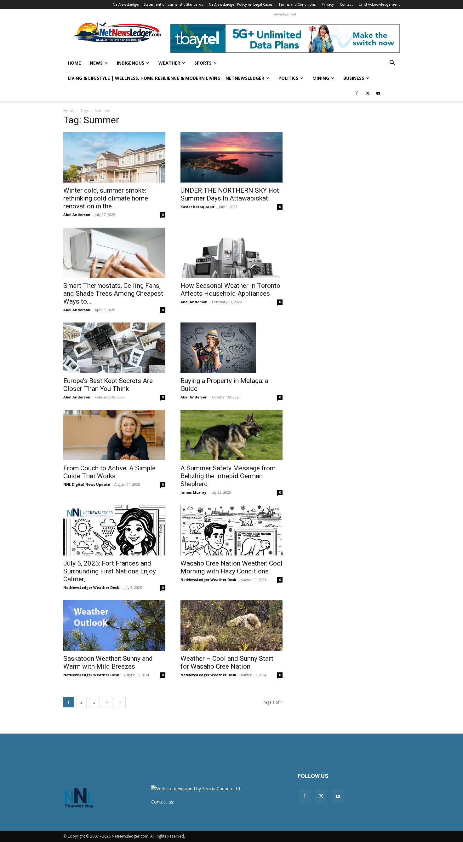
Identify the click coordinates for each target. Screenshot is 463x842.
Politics (288, 78)
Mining (320, 78)
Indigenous (130, 63)
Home (74, 63)
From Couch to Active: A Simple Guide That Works (109, 472)
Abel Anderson (76, 214)
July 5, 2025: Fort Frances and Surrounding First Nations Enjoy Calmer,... (109, 571)
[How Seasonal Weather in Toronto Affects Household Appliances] (231, 252)
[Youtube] (378, 93)
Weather (169, 63)
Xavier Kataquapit (197, 206)
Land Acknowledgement (379, 4)
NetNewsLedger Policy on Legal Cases (240, 4)
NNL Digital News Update (86, 484)
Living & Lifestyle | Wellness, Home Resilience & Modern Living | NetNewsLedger (166, 78)
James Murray (193, 492)
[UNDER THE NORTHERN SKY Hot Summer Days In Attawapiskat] (231, 157)
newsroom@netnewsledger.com (208, 802)
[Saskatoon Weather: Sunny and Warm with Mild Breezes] (114, 625)
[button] (392, 64)
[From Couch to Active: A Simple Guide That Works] (114, 435)
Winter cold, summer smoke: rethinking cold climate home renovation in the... (105, 198)
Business (353, 78)
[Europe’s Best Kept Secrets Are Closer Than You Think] (114, 347)
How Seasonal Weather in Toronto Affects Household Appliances (230, 289)
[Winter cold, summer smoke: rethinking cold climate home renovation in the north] (114, 157)
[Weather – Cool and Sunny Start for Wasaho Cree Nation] (231, 625)
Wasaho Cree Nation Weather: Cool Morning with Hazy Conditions (231, 567)
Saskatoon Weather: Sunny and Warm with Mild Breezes (108, 662)
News (96, 63)
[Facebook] (357, 93)
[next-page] (120, 702)
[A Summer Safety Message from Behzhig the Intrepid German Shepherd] (231, 435)
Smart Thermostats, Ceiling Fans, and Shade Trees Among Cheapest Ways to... (113, 293)
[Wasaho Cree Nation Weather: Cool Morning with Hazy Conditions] (231, 530)
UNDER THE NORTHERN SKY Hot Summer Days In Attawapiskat (229, 194)
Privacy (328, 4)
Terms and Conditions (297, 4)
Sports (203, 63)
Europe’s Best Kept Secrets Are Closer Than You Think (108, 384)
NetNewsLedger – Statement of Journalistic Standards (158, 4)
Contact (346, 4)
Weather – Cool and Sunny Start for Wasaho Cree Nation (226, 662)
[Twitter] (367, 93)
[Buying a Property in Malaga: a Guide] (231, 347)
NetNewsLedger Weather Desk (91, 587)
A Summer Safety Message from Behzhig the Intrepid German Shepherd (228, 476)
